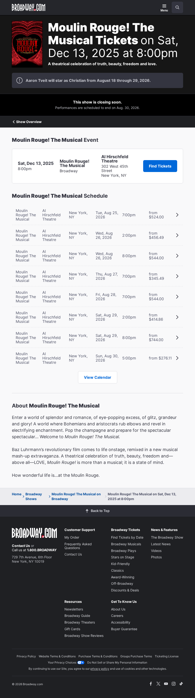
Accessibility (120, 622)
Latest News (161, 544)
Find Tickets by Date (127, 537)
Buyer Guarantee (124, 629)
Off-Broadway (122, 583)
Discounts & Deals (125, 590)
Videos (156, 551)
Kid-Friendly (120, 564)
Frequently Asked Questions (78, 546)
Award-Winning (122, 577)
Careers (117, 616)
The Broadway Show (167, 537)
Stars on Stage (122, 557)
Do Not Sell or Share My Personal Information (117, 662)
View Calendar (97, 377)
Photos (156, 557)
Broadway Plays (123, 551)
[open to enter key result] (177, 7)
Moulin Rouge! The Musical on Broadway (76, 496)
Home (16, 494)
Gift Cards (72, 629)
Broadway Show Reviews (83, 636)
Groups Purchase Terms (136, 656)
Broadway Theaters (79, 622)
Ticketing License (167, 656)
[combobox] (175, 7)
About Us (118, 609)
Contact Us (21, 546)
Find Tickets (160, 166)
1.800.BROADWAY (42, 550)
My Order (71, 537)
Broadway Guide (77, 616)
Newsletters (73, 609)
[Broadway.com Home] (28, 7)
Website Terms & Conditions (57, 656)
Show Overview (29, 122)
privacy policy (99, 668)
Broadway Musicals (126, 544)
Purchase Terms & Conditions (97, 656)
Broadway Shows (33, 496)
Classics (117, 570)
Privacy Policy (26, 656)
